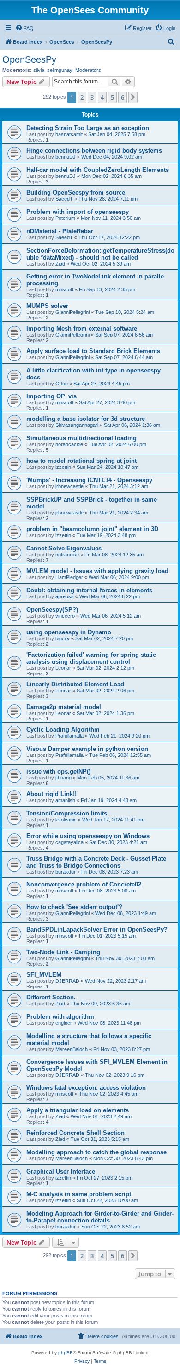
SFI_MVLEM (43, 974)
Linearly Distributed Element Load (75, 684)
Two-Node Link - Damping (63, 952)
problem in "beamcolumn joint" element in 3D (92, 529)
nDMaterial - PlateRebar (59, 231)
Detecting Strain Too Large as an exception (87, 127)
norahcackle (69, 444)
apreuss (64, 596)
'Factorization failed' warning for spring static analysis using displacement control (91, 658)
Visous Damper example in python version (87, 748)
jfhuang (63, 777)
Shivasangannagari (76, 425)
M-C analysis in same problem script (78, 1194)
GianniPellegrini (72, 312)
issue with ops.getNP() (58, 771)
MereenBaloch (71, 1049)
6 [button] (122, 97)
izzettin (63, 467)
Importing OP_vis (51, 396)
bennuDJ (65, 156)
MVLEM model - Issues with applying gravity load (97, 570)
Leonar (63, 668)
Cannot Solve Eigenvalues (64, 548)
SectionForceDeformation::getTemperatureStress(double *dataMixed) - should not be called (100, 254)
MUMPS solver (47, 305)
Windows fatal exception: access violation (86, 1087)
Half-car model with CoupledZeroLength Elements (97, 169)
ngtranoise (67, 554)
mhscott (64, 289)
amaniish (65, 800)
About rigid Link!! (51, 794)
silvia (38, 70)
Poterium (65, 218)
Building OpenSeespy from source (75, 192)
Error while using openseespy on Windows (88, 836)
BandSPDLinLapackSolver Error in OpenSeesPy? (97, 929)
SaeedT (64, 198)
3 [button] (92, 97)
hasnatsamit (69, 134)
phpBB (65, 1352)
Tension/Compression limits (66, 813)
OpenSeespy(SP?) (52, 609)
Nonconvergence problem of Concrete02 (83, 884)
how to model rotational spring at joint (81, 460)
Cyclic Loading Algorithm (63, 729)
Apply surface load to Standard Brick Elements (93, 351)
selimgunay (59, 70)
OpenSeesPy (29, 59)
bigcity (62, 638)
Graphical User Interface (60, 1171)
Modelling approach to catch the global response (96, 1152)
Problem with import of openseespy (77, 211)
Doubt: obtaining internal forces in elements (89, 590)
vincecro (65, 616)
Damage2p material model (63, 706)
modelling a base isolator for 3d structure (85, 418)
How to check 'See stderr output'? (74, 906)
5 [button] (112, 97)
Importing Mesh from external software (81, 328)
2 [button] (82, 97)
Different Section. (51, 997)
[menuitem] (24, 28)
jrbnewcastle (69, 486)
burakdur (65, 871)
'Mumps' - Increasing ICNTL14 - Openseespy (89, 480)
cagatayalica (69, 842)
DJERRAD (67, 981)
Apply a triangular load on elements (77, 1110)
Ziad (60, 263)
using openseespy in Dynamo (68, 632)
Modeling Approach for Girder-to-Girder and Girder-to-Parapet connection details (100, 1217)
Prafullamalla (69, 735)
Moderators (88, 70)
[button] (133, 97)
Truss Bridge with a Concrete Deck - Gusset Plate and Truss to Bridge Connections (96, 862)
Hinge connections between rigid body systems (94, 150)
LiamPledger (69, 577)
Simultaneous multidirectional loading (81, 438)
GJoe (61, 383)
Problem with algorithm (60, 1016)
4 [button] (102, 97)
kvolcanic (66, 819)
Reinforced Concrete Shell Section (75, 1132)
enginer (63, 1023)
